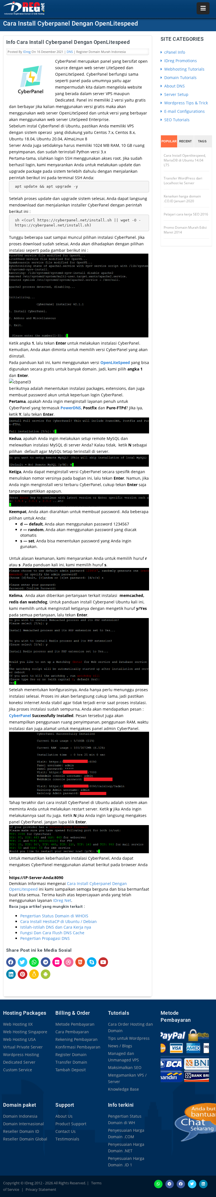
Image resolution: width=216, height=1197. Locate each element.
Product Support (70, 1123)
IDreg (27, 52)
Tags (202, 141)
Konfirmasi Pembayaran (77, 1047)
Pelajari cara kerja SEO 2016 (186, 214)
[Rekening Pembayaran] (185, 1055)
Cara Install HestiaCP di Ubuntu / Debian (58, 921)
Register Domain (71, 1054)
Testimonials (67, 1139)
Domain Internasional (23, 1123)
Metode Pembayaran (74, 1024)
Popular (169, 141)
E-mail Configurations (184, 111)
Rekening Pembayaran (76, 1039)
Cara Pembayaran (72, 1031)
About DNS (174, 86)
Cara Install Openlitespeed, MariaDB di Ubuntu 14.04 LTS (185, 160)
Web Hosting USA (19, 1039)
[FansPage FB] (180, 1183)
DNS (70, 52)
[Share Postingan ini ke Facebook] (11, 961)
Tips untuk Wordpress (129, 1038)
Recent (185, 141)
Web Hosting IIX (18, 1024)
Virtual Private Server (23, 1047)
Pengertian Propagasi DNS (45, 938)
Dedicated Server (19, 1062)
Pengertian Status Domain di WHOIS (54, 915)
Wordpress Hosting (21, 1054)
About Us (64, 1116)
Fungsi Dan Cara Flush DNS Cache (52, 932)
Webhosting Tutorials (183, 69)
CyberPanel (20, 715)
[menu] (203, 8)
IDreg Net (62, 900)
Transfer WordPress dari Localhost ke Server (183, 180)
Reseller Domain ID (21, 1131)
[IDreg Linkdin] (203, 1183)
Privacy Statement (41, 1189)
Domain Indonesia (20, 1116)
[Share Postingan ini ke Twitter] (22, 961)
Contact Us (65, 1131)
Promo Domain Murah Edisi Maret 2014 (185, 230)
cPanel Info (174, 52)
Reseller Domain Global (25, 1139)
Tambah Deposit (70, 1069)
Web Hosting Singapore (25, 1031)
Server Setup (175, 94)
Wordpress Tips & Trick (185, 102)
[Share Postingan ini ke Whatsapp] (34, 961)
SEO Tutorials (176, 119)
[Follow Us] (192, 1183)
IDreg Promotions (180, 60)
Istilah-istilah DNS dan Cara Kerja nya (55, 927)
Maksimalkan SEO (124, 1067)
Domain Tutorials (180, 77)
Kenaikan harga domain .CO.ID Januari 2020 (182, 198)
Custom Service (17, 1069)
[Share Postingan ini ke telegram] (45, 961)
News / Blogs (120, 1045)
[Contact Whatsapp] (158, 1183)
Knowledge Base (123, 1089)
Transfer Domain (71, 1062)
